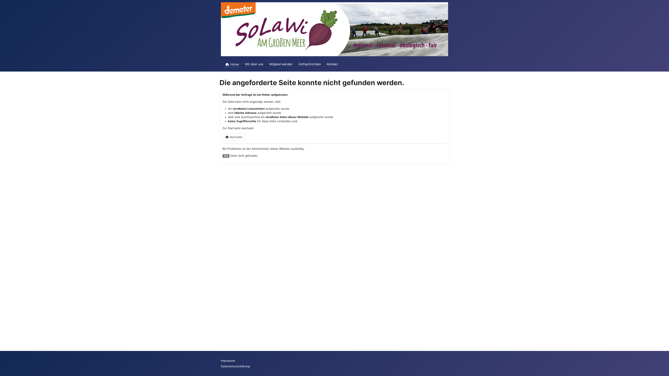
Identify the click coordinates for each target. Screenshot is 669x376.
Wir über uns (254, 64)
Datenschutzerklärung (235, 366)
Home (234, 64)
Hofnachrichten (310, 64)
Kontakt (332, 64)
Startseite (235, 137)
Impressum (228, 360)
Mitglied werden (281, 64)
